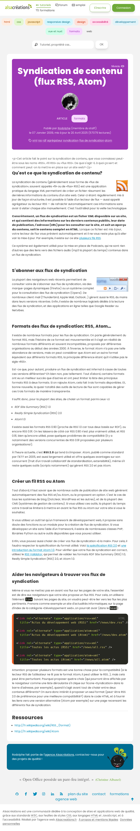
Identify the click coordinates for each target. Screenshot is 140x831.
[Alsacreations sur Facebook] (25, 794)
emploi (80, 5)
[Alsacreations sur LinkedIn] (52, 794)
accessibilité (100, 22)
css (19, 22)
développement (125, 22)
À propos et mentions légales (98, 820)
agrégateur (54, 140)
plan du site (78, 794)
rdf (44, 140)
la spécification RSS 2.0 (102, 546)
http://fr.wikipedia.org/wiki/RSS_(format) (43, 725)
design (81, 22)
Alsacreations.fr (66, 820)
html (7, 22)
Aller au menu (14, 6)
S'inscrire (100, 8)
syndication (71, 140)
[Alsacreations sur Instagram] (43, 794)
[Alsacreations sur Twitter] (34, 794)
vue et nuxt (55, 31)
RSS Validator (33, 554)
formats (74, 31)
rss (40, 140)
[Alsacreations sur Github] (17, 794)
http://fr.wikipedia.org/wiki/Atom (37, 731)
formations (47, 10)
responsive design (58, 22)
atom (108, 140)
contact (99, 794)
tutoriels (45, 5)
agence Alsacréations (59, 755)
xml (34, 140)
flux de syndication (91, 140)
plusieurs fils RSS (90, 238)
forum (63, 5)
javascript (34, 22)
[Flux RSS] (61, 794)
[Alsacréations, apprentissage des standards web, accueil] (18, 9)
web (89, 31)
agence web (66, 799)
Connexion (123, 8)
